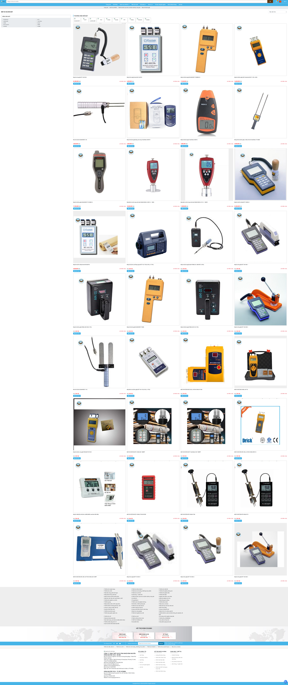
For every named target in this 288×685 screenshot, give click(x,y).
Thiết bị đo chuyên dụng (109, 589)
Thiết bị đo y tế (107, 616)
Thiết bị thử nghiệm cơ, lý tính (110, 600)
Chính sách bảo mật (160, 659)
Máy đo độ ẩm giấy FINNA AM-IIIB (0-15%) (82, 327)
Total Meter (40, 21)
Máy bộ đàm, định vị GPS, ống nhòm (112, 603)
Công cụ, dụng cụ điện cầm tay (111, 607)
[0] (276, 1)
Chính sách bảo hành (160, 662)
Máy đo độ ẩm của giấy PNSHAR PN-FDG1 (82, 452)
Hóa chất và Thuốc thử (164, 620)
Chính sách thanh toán (161, 657)
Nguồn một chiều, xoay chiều (165, 596)
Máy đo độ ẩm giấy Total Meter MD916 (189, 139)
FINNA (39, 24)
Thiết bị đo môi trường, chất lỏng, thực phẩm (141, 590)
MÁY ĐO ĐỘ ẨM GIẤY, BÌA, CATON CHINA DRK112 (245, 452)
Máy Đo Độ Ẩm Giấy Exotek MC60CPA (81, 264)
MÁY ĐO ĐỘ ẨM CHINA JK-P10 (241, 389)
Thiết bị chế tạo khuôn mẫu (138, 618)
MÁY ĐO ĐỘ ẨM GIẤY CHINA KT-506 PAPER (136, 514)
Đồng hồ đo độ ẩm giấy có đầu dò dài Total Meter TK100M (247, 139)
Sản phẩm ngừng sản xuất (165, 621)
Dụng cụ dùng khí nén (164, 609)
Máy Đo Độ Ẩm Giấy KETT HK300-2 (241, 202)
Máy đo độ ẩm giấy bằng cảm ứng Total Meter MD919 (138, 139)
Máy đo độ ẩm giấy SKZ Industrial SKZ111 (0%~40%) (245, 77)
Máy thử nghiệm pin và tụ (164, 598)
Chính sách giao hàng (160, 664)
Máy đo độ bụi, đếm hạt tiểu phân (111, 596)
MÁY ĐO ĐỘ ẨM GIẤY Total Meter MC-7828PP (191, 452)
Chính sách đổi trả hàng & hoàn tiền (161, 668)
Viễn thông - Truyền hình (137, 594)
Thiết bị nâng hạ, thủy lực (137, 607)
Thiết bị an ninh (135, 616)
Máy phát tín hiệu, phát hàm (110, 594)
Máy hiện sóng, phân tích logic (111, 592)
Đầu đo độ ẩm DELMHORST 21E (80, 139)
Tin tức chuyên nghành (145, 664)
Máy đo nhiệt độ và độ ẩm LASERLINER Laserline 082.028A (86, 514)
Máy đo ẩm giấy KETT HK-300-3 (241, 327)
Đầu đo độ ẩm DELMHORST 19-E (80, 389)
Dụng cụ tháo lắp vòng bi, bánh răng (140, 609)
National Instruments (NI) (109, 618)
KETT (39, 19)
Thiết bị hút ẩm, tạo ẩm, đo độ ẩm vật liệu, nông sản (129, 7)
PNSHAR (5, 26)
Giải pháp (142, 659)
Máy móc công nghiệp (137, 611)
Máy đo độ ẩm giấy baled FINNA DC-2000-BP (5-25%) (192, 264)
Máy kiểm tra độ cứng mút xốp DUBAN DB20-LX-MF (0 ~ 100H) (140, 202)
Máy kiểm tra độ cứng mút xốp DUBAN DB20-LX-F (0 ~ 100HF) (194, 202)
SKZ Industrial (6, 24)
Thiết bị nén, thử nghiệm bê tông (139, 602)
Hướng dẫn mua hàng (160, 655)
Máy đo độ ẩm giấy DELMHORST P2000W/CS (190, 77)
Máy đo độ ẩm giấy (146, 7)
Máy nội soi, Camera (163, 603)
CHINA (4, 22)
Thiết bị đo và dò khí (136, 592)
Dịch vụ (141, 662)
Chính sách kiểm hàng (161, 671)
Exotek (39, 22)
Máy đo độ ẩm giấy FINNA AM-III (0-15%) (189, 327)
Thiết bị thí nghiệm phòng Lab (165, 590)
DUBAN (39, 26)
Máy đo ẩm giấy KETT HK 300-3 (241, 576)
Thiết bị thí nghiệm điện (164, 592)
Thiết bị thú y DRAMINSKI (164, 618)
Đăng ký (161, 643)
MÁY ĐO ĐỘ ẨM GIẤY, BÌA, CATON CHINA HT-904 (191, 389)
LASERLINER (5, 21)
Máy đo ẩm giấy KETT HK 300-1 (133, 576)
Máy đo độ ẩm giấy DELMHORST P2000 (135, 327)
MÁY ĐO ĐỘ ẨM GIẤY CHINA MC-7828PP (136, 452)
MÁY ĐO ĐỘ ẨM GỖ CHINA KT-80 (188, 514)
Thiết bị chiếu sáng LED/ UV (110, 621)
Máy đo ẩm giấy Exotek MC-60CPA (134, 77)
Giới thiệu (142, 655)
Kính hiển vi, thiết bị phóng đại (138, 603)
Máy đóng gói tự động (164, 600)
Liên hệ (141, 667)
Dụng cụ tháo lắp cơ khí (109, 609)
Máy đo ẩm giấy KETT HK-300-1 (241, 264)
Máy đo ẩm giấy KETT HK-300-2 (187, 576)
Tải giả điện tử (135, 600)
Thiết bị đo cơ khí (108, 590)
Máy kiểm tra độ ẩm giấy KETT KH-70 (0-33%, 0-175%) (138, 389)
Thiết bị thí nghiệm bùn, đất (138, 613)
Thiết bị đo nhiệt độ (163, 589)
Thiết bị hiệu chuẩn (163, 602)
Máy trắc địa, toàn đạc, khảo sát (166, 605)
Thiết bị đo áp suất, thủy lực (138, 605)
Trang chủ (106, 7)
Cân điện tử (134, 598)
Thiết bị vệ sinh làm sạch (109, 611)
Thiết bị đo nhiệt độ (151, 646)
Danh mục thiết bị (113, 7)
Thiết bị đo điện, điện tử (137, 589)
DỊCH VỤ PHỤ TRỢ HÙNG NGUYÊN (111, 623)
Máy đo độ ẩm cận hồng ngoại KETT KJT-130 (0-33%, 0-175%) (140, 264)
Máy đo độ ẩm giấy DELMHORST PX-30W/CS (83, 202)
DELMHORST (5, 19)
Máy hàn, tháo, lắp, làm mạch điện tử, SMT (113, 598)
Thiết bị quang (107, 602)
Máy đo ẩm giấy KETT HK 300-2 (80, 77)
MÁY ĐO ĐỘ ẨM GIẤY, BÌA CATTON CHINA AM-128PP (85, 576)
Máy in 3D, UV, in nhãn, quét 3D (166, 611)
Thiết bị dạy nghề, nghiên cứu (110, 613)
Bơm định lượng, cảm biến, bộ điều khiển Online (114, 620)
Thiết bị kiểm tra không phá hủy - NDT (112, 605)
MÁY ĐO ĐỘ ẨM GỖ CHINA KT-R (241, 514)
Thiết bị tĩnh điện (163, 594)
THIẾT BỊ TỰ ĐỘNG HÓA (137, 620)
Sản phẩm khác (135, 621)
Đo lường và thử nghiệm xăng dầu (166, 616)
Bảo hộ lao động (163, 607)
